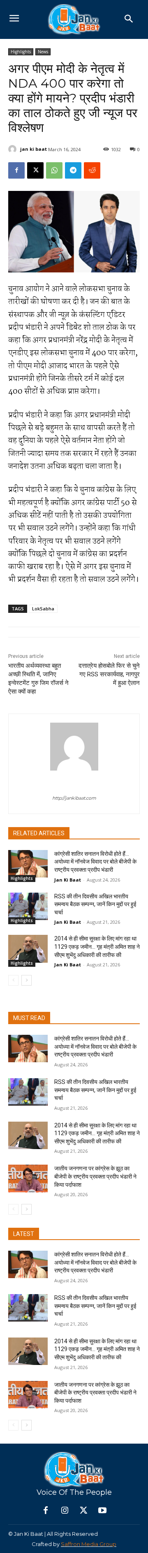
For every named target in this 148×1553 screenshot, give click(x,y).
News (43, 51)
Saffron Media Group (88, 1544)
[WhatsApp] (54, 170)
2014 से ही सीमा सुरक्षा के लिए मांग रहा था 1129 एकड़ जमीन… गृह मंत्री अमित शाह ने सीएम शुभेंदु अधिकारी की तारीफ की (97, 946)
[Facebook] (16, 170)
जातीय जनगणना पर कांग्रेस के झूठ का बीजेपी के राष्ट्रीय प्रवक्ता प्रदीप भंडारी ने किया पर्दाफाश (95, 1176)
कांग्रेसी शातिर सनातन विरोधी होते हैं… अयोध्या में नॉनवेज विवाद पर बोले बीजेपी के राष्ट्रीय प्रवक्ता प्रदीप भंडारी (95, 861)
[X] (35, 170)
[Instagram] (64, 1510)
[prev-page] (13, 980)
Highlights (21, 51)
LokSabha (43, 608)
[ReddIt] (92, 170)
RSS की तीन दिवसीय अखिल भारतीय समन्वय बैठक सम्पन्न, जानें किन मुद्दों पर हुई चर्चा (95, 904)
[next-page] (26, 980)
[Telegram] (73, 170)
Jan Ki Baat (67, 880)
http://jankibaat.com (74, 798)
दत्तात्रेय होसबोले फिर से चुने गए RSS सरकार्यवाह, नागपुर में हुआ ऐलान (109, 674)
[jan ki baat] (13, 149)
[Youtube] (102, 1510)
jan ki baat (33, 149)
